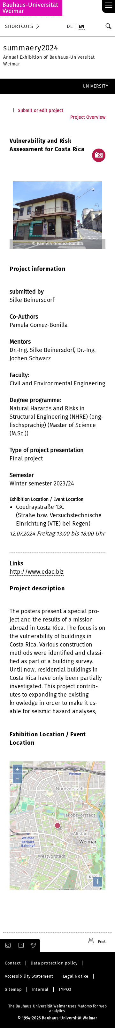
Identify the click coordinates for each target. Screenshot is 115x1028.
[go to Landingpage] (31, 8)
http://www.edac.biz (37, 571)
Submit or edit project (40, 110)
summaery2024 (30, 47)
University (96, 86)
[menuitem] (71, 27)
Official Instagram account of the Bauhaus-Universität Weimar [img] (6, 945)
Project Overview (87, 117)
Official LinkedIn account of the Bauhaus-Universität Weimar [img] (20, 945)
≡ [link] (108, 5)
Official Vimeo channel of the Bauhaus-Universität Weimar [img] (33, 945)
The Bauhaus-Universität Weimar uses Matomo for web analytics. (57, 1008)
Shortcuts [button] (19, 26)
